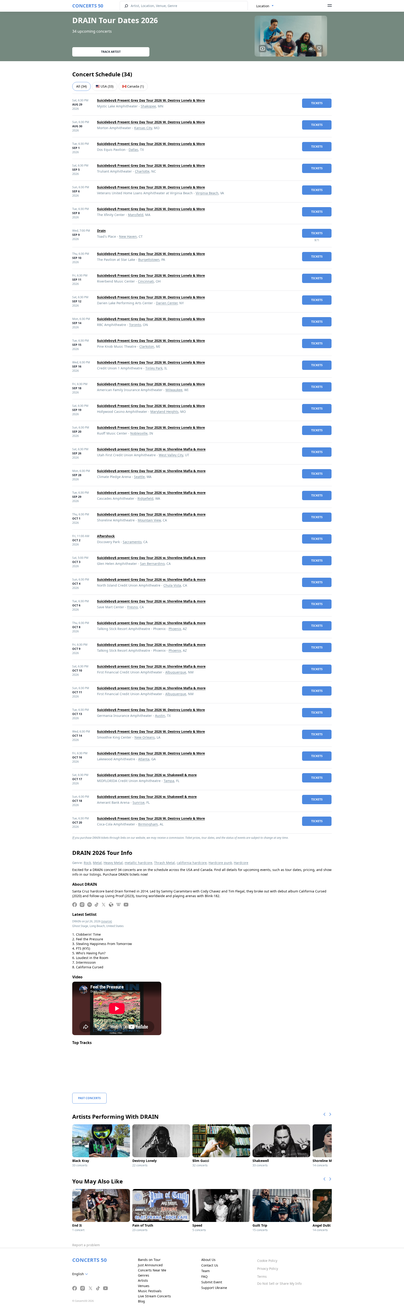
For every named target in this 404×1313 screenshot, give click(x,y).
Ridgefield (145, 498)
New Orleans (144, 737)
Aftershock (106, 536)
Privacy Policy (267, 1268)
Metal (97, 862)
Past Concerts (89, 1098)
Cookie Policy (267, 1260)
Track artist (111, 52)
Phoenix (175, 628)
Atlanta (143, 759)
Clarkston (146, 346)
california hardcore (192, 862)
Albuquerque (175, 672)
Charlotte (142, 171)
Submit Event (211, 1282)
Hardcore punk (220, 862)
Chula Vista (172, 585)
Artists (143, 1280)
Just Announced (150, 1265)
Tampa (169, 781)
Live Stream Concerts (154, 1296)
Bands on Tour (149, 1259)
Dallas (133, 149)
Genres (143, 1275)
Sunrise (138, 802)
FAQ (204, 1276)
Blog (141, 1301)
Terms (262, 1276)
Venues (143, 1286)
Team (205, 1271)
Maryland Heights (164, 411)
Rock (87, 862)
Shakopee (148, 106)
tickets (317, 103)
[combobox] (265, 6)
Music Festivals (150, 1291)
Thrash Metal (164, 862)
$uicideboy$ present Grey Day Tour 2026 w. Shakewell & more (147, 775)
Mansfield (135, 214)
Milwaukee (174, 390)
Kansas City (143, 128)
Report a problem (86, 1245)
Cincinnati (146, 281)
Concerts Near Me (152, 1270)
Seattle (139, 476)
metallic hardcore (138, 862)
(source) (106, 921)
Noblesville (139, 433)
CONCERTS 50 (87, 6)
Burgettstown (148, 259)
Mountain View (149, 520)
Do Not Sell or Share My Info (279, 1283)
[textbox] (81, 1274)
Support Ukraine (214, 1287)
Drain (101, 230)
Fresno (132, 607)
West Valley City (171, 455)
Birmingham (148, 824)
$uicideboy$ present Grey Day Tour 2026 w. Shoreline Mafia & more (151, 449)
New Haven (128, 236)
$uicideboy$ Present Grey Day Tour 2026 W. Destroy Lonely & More (151, 100)
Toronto (135, 324)
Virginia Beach (207, 193)
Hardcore (241, 862)
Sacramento (132, 542)
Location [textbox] (262, 6)
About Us (208, 1259)
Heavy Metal (113, 862)
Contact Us (209, 1265)
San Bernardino (152, 563)
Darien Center (166, 303)
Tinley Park (153, 368)
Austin (160, 715)
